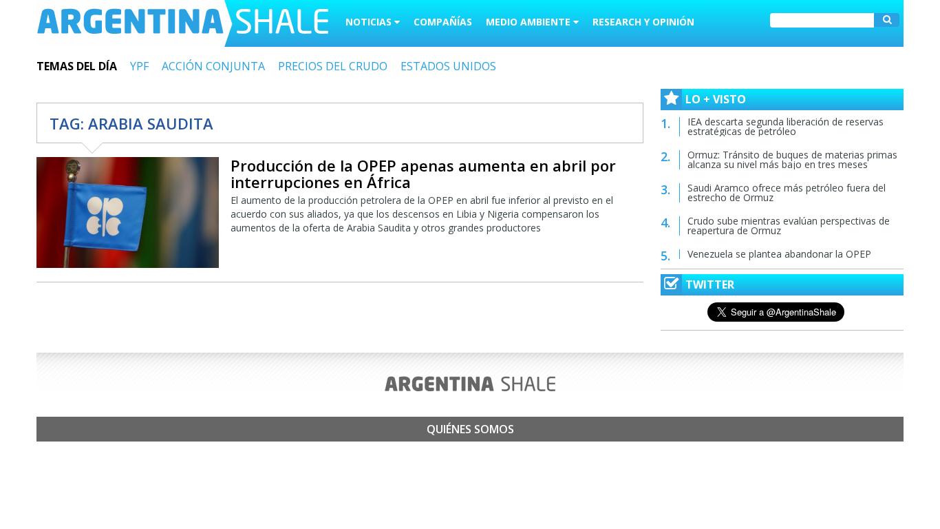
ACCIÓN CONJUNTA (213, 66)
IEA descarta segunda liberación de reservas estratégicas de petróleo (785, 126)
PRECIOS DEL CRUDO (332, 66)
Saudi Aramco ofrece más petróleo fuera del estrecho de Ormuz (786, 192)
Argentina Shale (182, 23)
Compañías (443, 21)
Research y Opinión (643, 21)
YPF (139, 66)
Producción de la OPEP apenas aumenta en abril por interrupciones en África (423, 173)
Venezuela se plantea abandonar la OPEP (779, 253)
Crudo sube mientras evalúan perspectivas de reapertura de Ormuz (788, 225)
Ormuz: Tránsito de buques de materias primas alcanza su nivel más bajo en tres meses (792, 159)
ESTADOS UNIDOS (448, 66)
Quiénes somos (470, 429)
